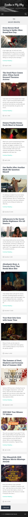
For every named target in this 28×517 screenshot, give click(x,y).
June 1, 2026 (7, 115)
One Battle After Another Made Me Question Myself (14, 169)
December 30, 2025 (9, 211)
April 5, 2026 (7, 160)
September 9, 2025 (9, 405)
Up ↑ (25, 514)
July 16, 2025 (7, 450)
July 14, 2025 (7, 501)
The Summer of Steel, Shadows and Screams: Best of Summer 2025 (13, 362)
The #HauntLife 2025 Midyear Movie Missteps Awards (14, 459)
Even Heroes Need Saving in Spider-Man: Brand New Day (13, 30)
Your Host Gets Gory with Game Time (12, 319)
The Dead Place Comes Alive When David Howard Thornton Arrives (13, 76)
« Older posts (6, 507)
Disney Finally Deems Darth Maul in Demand (13, 124)
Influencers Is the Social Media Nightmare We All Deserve (14, 221)
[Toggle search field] (26, 14)
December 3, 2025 (9, 257)
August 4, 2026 (8, 65)
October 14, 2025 (8, 353)
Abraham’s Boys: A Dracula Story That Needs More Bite (11, 266)
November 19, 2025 (9, 310)
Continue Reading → (8, 60)
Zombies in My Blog (14, 5)
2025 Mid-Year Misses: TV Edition (13, 413)
